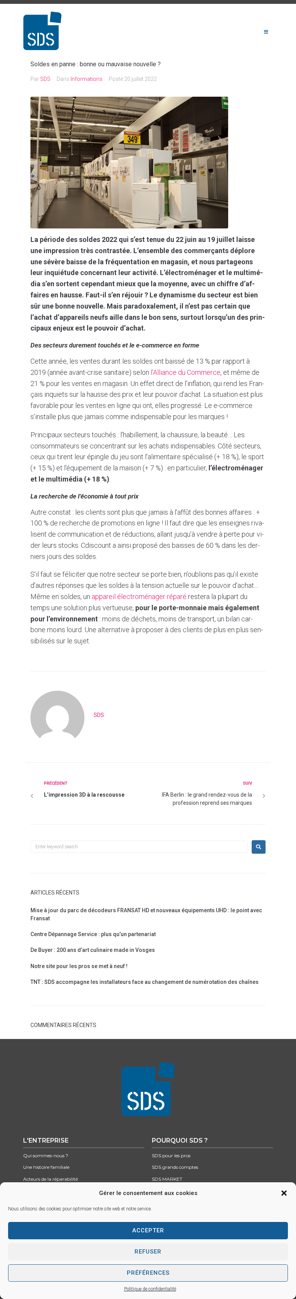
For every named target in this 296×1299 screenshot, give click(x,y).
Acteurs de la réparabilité (50, 1179)
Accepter (148, 1230)
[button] (284, 1193)
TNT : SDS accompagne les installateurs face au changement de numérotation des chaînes (144, 982)
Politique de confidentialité (150, 1289)
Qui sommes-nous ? (45, 1155)
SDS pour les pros (171, 1155)
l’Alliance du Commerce (185, 372)
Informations (87, 79)
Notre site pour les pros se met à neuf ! (79, 966)
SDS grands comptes (175, 1167)
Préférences (148, 1272)
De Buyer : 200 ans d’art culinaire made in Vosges (92, 950)
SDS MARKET (167, 1179)
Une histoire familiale (46, 1167)
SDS (45, 79)
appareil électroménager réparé (139, 596)
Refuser (148, 1251)
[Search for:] (139, 847)
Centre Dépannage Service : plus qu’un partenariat (93, 934)
